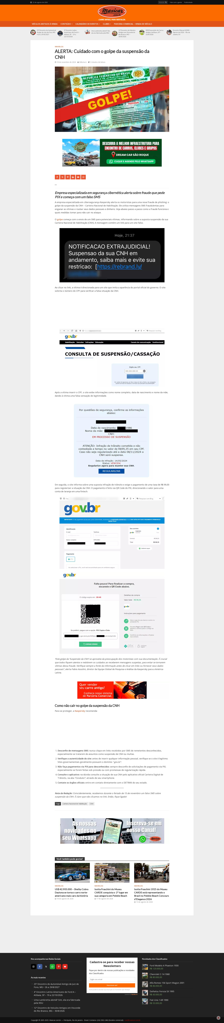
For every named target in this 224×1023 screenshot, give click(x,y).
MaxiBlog (59, 46)
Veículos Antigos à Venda (45, 24)
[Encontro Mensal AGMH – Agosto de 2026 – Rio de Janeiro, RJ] (169, 32)
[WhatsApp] (52, 966)
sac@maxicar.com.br (132, 1020)
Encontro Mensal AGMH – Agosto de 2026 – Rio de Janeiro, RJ (182, 32)
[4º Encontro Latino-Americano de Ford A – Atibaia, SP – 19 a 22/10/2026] (60, 33)
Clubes (106, 24)
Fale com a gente (176, 2)
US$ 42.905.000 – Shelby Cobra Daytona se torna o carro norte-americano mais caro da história (71, 892)
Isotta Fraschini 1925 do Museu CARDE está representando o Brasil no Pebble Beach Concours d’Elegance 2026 (151, 894)
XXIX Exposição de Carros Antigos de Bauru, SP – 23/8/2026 (154, 32)
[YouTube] (65, 966)
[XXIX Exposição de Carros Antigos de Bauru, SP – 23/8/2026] (142, 32)
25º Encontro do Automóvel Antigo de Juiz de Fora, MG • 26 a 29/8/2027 (46, 32)
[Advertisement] (112, 312)
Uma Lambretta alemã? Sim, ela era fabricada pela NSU (100, 32)
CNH (91, 804)
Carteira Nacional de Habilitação (75, 804)
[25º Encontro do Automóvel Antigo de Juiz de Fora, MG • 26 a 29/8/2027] (33, 32)
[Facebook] (39, 966)
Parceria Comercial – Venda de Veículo (133, 24)
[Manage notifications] (218, 1018)
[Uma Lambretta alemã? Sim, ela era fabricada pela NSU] (87, 32)
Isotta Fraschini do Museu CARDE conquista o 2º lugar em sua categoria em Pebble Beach (111, 892)
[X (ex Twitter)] (46, 966)
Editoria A (82, 62)
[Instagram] (33, 966)
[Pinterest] (58, 966)
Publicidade (188, 2)
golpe (60, 219)
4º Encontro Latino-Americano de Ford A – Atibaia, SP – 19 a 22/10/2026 (72, 33)
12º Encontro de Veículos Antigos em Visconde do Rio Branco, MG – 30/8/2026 (127, 33)
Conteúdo (66, 24)
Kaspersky (80, 710)
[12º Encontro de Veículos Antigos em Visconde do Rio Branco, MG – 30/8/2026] (114, 33)
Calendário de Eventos (86, 24)
